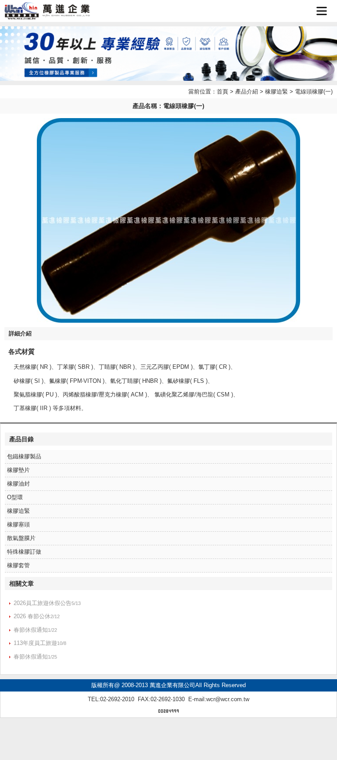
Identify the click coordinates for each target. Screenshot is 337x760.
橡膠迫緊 (276, 91)
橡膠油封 (18, 483)
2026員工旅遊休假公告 (43, 603)
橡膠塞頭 (18, 524)
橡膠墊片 (18, 470)
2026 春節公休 (32, 616)
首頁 (222, 91)
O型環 (15, 497)
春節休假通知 (31, 630)
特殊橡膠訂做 (24, 551)
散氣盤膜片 (21, 538)
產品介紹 (246, 91)
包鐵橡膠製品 (24, 456)
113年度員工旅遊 (35, 643)
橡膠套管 (18, 565)
